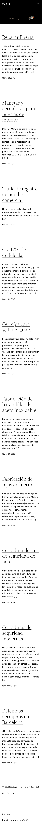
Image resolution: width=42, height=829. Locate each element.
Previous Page (9, 786)
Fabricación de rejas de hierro (17, 481)
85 (37, 786)
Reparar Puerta (18, 37)
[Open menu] (38, 3)
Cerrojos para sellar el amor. (16, 327)
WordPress (27, 820)
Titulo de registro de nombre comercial (20, 194)
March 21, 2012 (8, 164)
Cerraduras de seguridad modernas (16, 632)
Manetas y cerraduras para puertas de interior (18, 111)
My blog (6, 4)
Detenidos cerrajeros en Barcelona (15, 716)
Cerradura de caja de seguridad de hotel (20, 556)
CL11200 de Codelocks (14, 252)
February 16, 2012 (9, 686)
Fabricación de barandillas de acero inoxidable (19, 404)
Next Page (8, 793)
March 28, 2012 (8, 78)
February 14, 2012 (9, 763)
